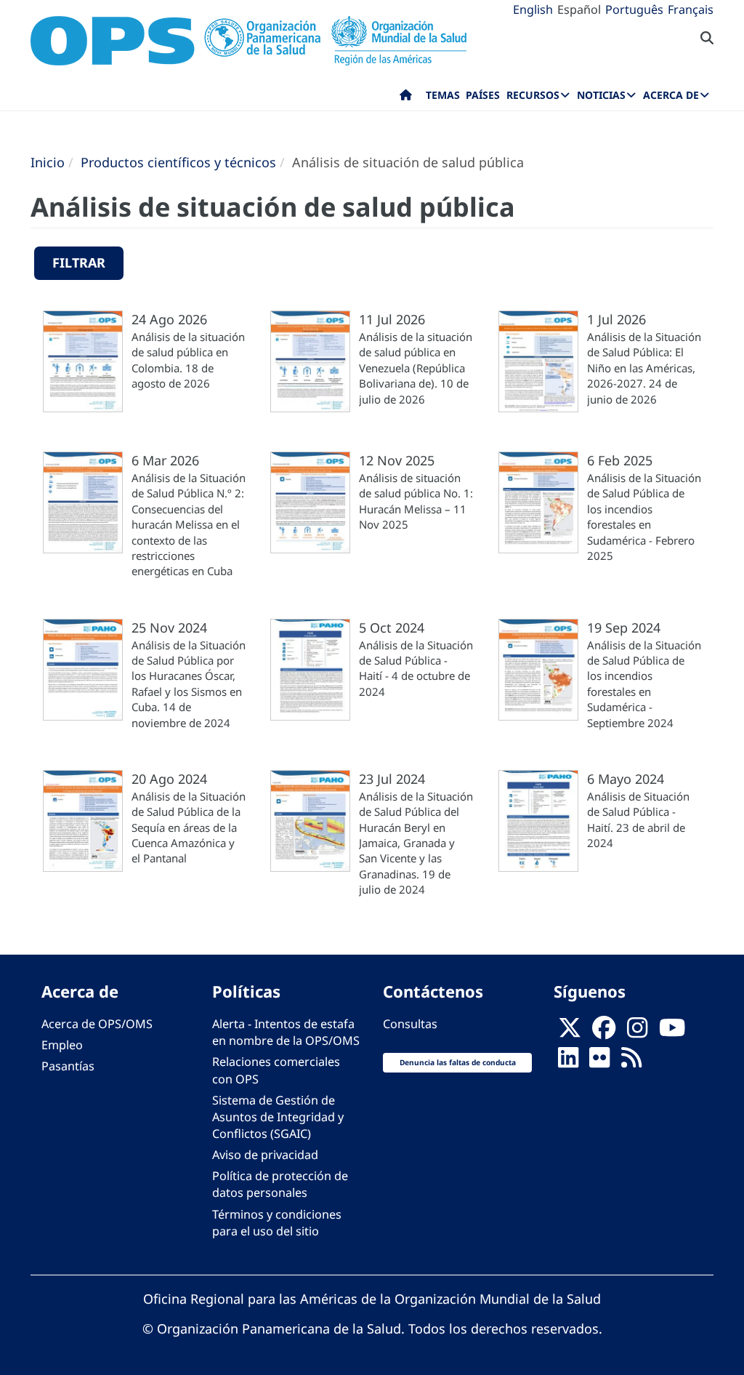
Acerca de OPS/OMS (97, 1024)
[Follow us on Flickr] (599, 1062)
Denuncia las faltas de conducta (458, 1062)
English (533, 9)
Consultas (410, 1024)
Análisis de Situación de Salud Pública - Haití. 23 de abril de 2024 (638, 819)
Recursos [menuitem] (532, 95)
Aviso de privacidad (265, 1155)
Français (690, 9)
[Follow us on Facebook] (603, 1033)
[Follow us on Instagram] (637, 1033)
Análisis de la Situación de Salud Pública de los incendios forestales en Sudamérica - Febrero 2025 (644, 516)
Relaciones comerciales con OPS (276, 1070)
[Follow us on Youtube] (672, 1033)
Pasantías (67, 1066)
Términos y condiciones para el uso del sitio (276, 1222)
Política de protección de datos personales (280, 1184)
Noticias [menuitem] (601, 95)
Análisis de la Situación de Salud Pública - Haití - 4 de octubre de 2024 (416, 668)
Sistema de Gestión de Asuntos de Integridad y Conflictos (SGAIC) (278, 1117)
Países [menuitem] (483, 95)
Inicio (48, 162)
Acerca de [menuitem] (671, 95)
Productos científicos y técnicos (178, 162)
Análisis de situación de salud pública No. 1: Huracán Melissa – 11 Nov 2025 (416, 501)
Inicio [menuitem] (406, 98)
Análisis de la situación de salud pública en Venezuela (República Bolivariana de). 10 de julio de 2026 (415, 367)
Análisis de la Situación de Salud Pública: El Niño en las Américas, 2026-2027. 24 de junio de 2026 (644, 367)
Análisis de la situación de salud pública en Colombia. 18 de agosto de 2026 (188, 359)
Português (634, 9)
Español (579, 9)
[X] (569, 1033)
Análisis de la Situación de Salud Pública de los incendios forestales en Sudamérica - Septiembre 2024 (644, 684)
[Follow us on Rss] (631, 1062)
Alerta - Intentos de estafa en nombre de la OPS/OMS (286, 1032)
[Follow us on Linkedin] (568, 1062)
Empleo (62, 1045)
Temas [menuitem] (443, 95)
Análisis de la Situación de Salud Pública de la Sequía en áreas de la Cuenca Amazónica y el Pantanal (189, 827)
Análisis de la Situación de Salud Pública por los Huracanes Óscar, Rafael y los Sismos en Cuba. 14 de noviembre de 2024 (189, 684)
